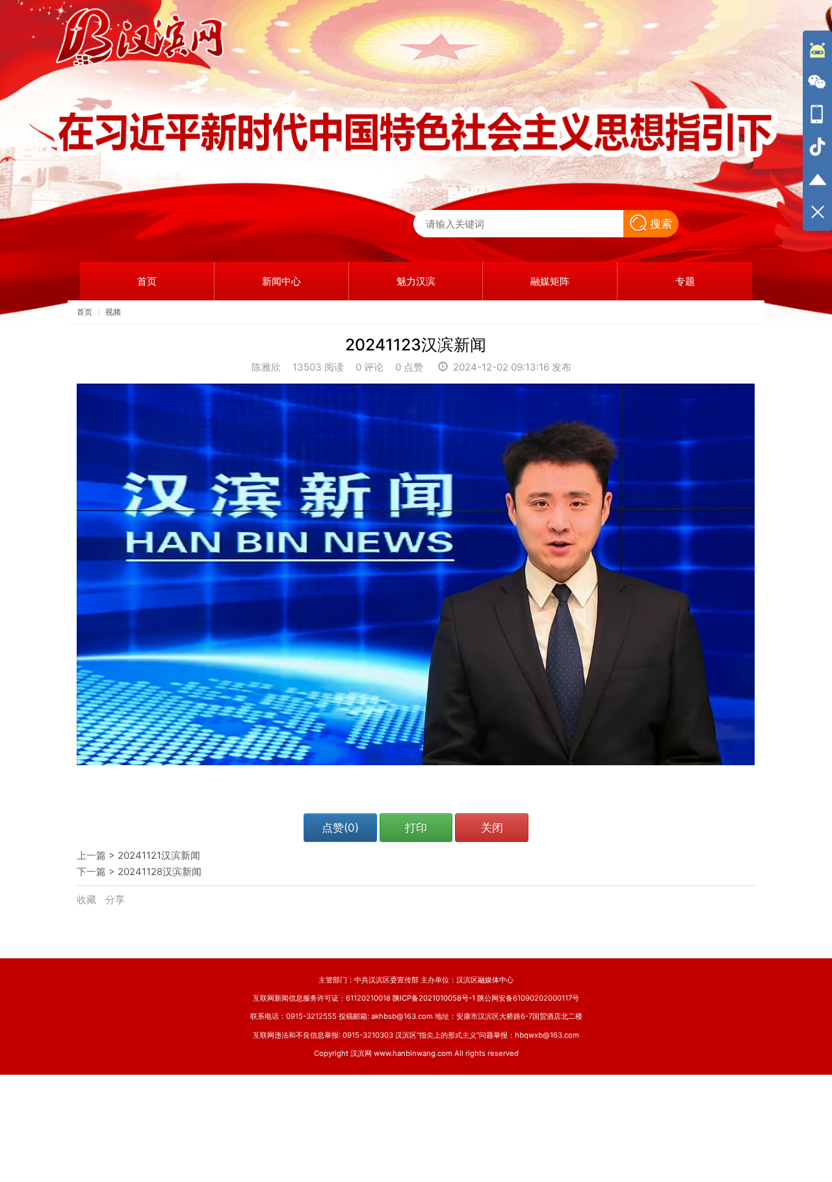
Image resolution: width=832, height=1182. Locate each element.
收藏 (88, 899)
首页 (84, 312)
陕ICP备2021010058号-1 (434, 998)
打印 (416, 827)
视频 (113, 312)
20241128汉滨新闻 (160, 871)
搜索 (661, 223)
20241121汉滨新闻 (159, 855)
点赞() (340, 827)
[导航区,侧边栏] (817, 131)
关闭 (492, 827)
